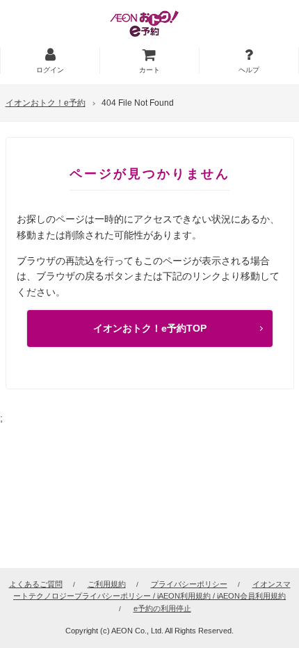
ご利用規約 (107, 584)
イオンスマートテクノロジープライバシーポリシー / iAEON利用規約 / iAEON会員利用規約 (152, 590)
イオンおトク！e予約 (46, 103)
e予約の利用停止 (162, 608)
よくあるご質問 (36, 584)
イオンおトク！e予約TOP (150, 328)
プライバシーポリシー (189, 584)
